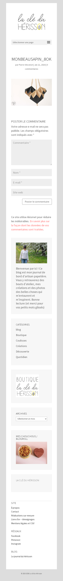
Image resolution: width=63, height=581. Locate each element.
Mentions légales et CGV (22, 523)
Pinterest (15, 539)
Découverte (22, 351)
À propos (15, 507)
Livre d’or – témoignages (23, 519)
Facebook (15, 536)
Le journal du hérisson (21, 556)
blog (18, 329)
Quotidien (21, 357)
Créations (21, 346)
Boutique (21, 335)
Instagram (16, 543)
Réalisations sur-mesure (22, 515)
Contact (15, 511)
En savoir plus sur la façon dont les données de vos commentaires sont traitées (30, 225)
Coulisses (21, 340)
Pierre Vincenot (26, 64)
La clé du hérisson (27, 480)
